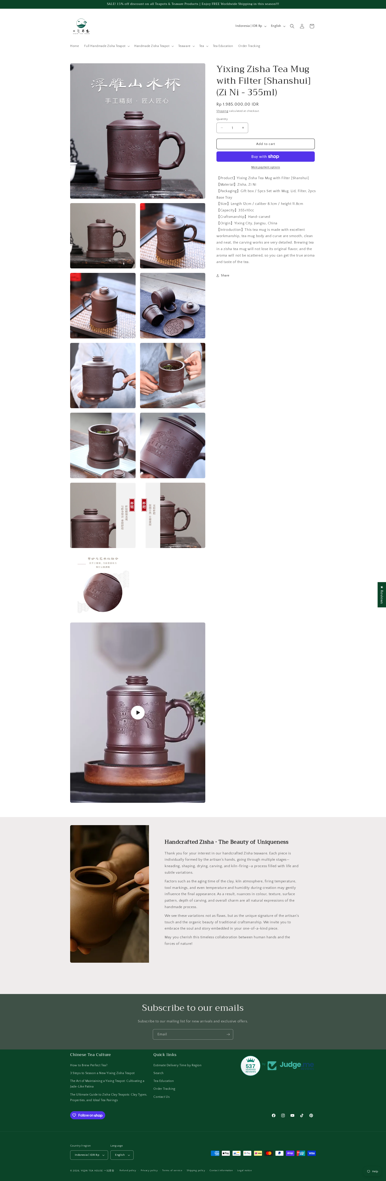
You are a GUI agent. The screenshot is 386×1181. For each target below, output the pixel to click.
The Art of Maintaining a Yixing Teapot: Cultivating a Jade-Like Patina (107, 1083)
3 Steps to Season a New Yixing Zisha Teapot (102, 1073)
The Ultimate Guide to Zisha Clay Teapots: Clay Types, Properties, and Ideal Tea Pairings (108, 1097)
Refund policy (128, 1170)
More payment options (265, 167)
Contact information (221, 1170)
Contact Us (161, 1096)
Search (158, 1073)
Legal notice (244, 1170)
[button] (107, 46)
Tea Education (163, 1081)
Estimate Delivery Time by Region (177, 1065)
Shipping (222, 111)
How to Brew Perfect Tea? (88, 1065)
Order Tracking (164, 1089)
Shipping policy (196, 1170)
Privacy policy (149, 1170)
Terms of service (172, 1170)
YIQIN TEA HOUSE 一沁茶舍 (98, 1170)
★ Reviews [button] (382, 595)
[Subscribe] (228, 1034)
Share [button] (225, 275)
